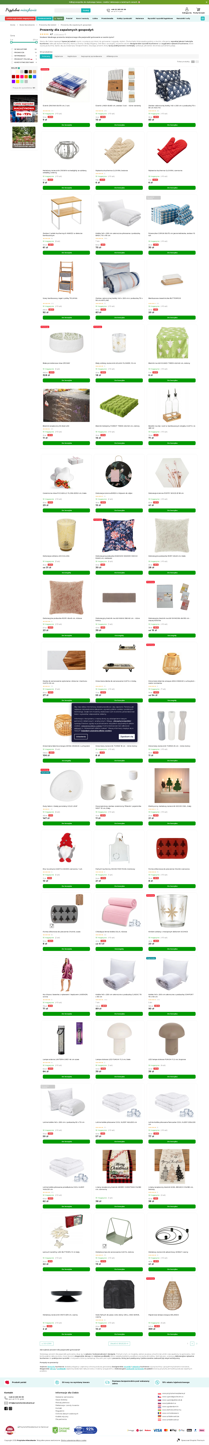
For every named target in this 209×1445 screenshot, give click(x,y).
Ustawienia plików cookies (91, 726)
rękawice (136, 1367)
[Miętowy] (22, 81)
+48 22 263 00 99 (16, 1397)
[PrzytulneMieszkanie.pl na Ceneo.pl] (61, 1430)
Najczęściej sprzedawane (91, 56)
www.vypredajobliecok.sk (172, 1400)
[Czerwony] (17, 76)
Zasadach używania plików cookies (96, 731)
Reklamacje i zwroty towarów (67, 1405)
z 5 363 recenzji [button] (59, 34)
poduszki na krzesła (135, 1369)
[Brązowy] (30, 72)
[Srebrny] (26, 81)
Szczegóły (66, 573)
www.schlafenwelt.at (170, 1420)
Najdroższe (72, 56)
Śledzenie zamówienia (64, 1397)
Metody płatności (62, 1403)
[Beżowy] (34, 72)
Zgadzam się (126, 737)
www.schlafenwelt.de (170, 1416)
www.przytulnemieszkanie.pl (173, 1393)
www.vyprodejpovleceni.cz (172, 1397)
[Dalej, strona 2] (192, 1344)
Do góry (48, 1344)
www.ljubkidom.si (169, 1403)
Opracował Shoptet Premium (193, 1440)
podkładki (61, 1369)
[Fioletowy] (13, 81)
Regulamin (60, 1411)
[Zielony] (30, 76)
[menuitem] (20, 18)
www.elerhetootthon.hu (171, 1410)
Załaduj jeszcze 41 (119, 1344)
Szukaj (86, 10)
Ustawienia (81, 737)
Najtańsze (59, 56)
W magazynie (25, 49)
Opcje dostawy (61, 1400)
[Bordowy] (13, 76)
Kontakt (59, 1408)
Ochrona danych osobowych (67, 1414)
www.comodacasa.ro (170, 1413)
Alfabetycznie (112, 56)
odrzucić (77, 728)
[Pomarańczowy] (26, 76)
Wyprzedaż (25, 56)
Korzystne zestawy (25, 62)
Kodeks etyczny (62, 1417)
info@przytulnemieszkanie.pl (21, 1403)
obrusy (53, 1369)
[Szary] (22, 72)
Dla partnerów (61, 1419)
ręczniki (127, 1367)
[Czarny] (26, 72)
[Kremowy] (17, 72)
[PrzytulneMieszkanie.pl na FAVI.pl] (9, 1430)
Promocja (25, 52)
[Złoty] (17, 81)
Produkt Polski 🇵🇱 (25, 59)
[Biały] (13, 72)
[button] (65, 34)
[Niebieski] (34, 76)
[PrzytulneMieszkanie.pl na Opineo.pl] (33, 1427)
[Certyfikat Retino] (85, 1430)
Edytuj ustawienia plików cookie (73, 1440)
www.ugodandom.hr (170, 1407)
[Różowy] (22, 76)
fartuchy (51, 1367)
